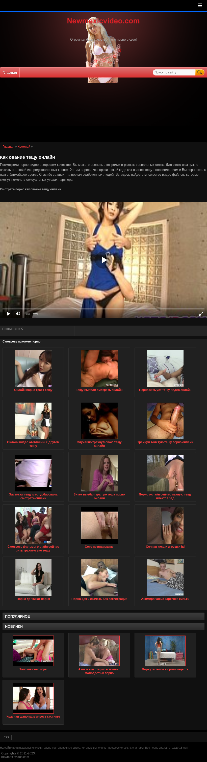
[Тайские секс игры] (33, 651)
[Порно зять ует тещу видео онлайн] (165, 387)
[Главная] (103, 24)
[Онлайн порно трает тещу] (33, 387)
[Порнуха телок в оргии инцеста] (165, 651)
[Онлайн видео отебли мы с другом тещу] (33, 439)
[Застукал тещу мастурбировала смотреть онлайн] (33, 491)
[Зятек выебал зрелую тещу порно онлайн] (99, 491)
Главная (10, 72)
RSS (6, 737)
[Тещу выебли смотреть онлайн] (99, 387)
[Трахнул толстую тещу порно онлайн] (165, 439)
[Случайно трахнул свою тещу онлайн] (99, 439)
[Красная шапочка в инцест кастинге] (33, 698)
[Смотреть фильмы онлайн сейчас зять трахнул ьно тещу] (33, 544)
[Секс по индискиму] (99, 544)
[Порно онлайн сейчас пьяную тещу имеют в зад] (165, 491)
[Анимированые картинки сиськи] (165, 596)
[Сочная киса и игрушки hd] (165, 544)
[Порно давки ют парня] (33, 596)
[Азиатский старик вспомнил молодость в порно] (99, 651)
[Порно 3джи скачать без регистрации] (99, 596)
